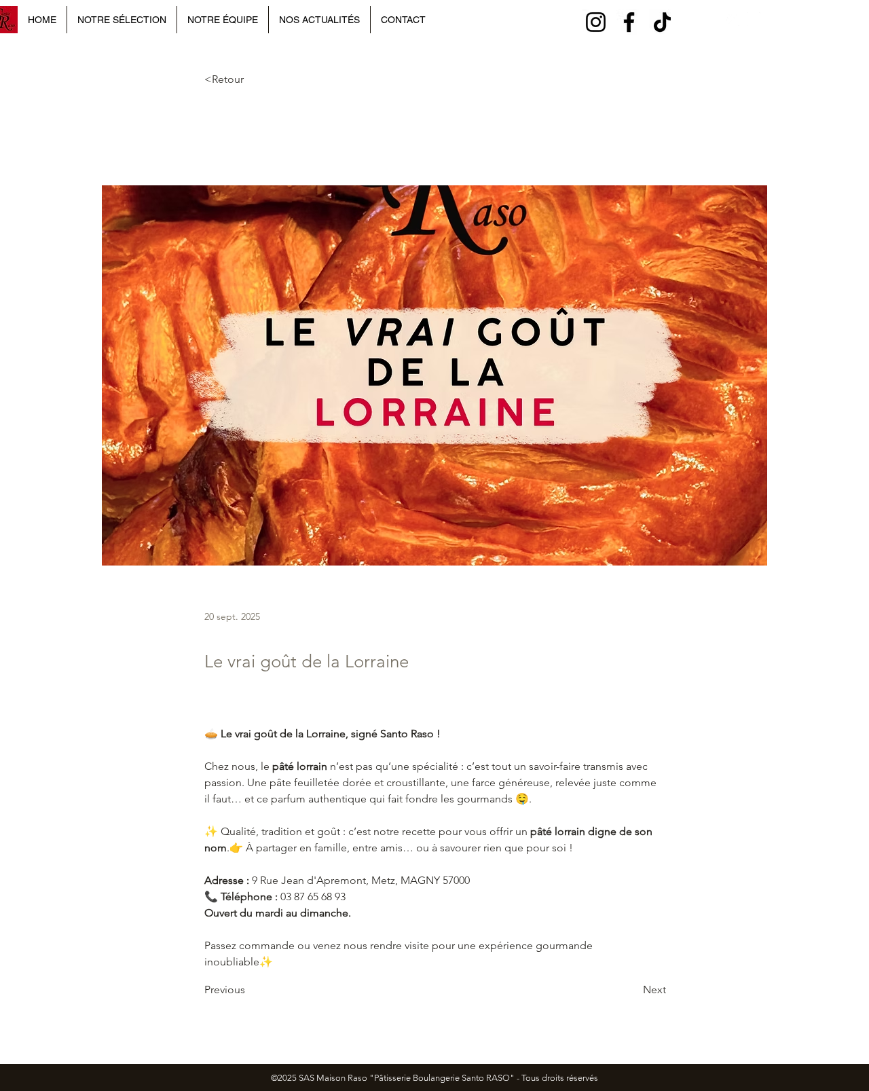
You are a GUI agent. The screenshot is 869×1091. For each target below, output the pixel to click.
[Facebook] (629, 22)
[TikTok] (662, 22)
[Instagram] (596, 22)
